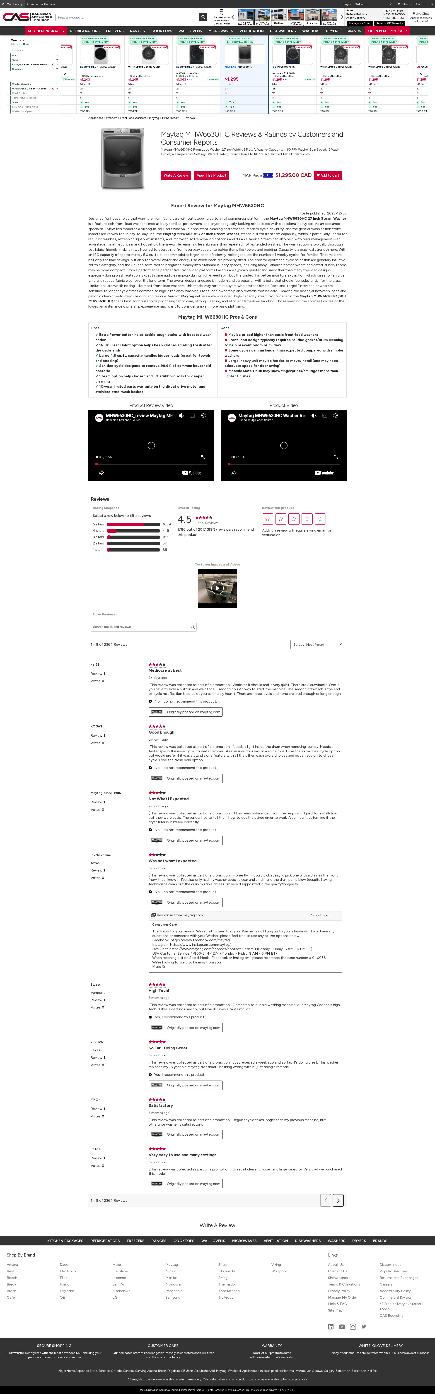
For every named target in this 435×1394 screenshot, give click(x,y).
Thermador (227, 1284)
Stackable (17, 68)
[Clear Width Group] (53, 89)
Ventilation (251, 31)
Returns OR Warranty (390, 23)
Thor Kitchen (229, 1291)
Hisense (119, 1278)
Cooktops (161, 31)
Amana (12, 1264)
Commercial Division (396, 1297)
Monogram (174, 1284)
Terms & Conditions (344, 1284)
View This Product (211, 175)
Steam (15, 102)
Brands (354, 31)
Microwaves (220, 31)
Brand (15, 55)
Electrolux (68, 1271)
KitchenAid (121, 1291)
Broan (11, 1291)
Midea (170, 1271)
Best (10, 1271)
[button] (267, 518)
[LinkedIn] (331, 1329)
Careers (386, 1284)
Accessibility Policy (395, 1291)
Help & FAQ (337, 1304)
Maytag (172, 1264)
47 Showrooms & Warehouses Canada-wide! (222, 18)
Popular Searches (394, 1271)
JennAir (119, 1284)
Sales (349, 10)
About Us (336, 1264)
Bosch (12, 1278)
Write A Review (176, 175)
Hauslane (120, 1271)
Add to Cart (328, 175)
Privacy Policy (339, 1291)
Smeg (222, 1278)
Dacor (65, 1264)
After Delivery (355, 18)
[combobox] (322, 645)
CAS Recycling (392, 1315)
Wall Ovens (190, 31)
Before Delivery (356, 14)
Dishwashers (283, 31)
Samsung (173, 1297)
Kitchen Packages (46, 31)
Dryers (333, 31)
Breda (11, 1284)
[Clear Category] (53, 65)
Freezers (115, 31)
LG (115, 1297)
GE (62, 1297)
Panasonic (174, 1291)
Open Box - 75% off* (387, 31)
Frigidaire (67, 1291)
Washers (311, 31)
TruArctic (226, 1297)
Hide (26, 44)
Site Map (335, 1310)
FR (431, 4)
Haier (117, 1264)
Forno (65, 1284)
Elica (63, 1278)
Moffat (172, 1278)
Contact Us (337, 1271)
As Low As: (283, 73)
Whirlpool (279, 1271)
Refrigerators (85, 31)
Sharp (222, 1264)
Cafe (11, 1297)
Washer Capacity (21, 84)
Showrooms (338, 1278)
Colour (15, 59)
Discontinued (390, 1264)
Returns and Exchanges (399, 1278)
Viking (276, 1264)
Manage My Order (360, 23)
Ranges (137, 31)
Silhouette (226, 1271)
